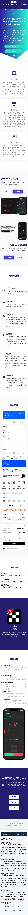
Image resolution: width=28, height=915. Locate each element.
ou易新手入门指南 (16, 910)
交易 (16, 4)
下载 (18, 834)
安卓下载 (14, 51)
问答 (24, 834)
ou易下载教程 (5, 907)
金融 (20, 4)
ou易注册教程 (15, 907)
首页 (3, 4)
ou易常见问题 (5, 910)
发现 (12, 4)
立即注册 (14, 46)
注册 (21, 834)
